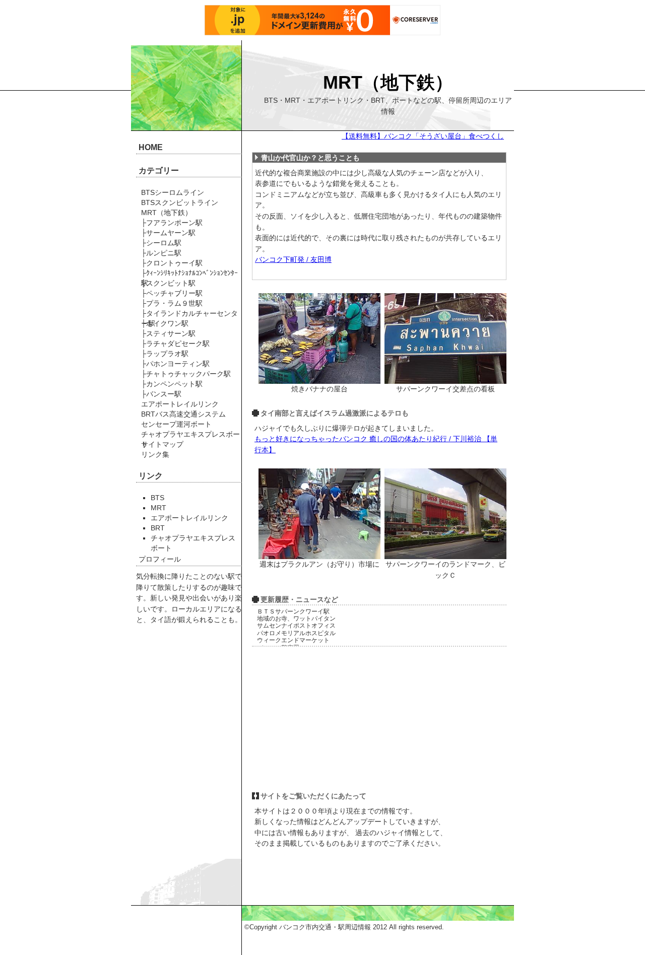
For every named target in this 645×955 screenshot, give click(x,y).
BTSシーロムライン (172, 192)
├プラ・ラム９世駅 (172, 303)
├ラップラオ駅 (164, 354)
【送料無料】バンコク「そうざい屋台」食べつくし (423, 136)
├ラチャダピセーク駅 (175, 343)
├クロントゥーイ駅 (172, 263)
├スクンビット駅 (168, 283)
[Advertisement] (330, 719)
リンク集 (155, 454)
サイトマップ (162, 444)
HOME (151, 147)
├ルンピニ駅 (161, 253)
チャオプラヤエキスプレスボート (190, 434)
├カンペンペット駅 (172, 384)
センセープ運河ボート (176, 424)
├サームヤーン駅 (168, 233)
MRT (158, 508)
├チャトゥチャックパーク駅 (186, 374)
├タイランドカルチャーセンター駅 (189, 313)
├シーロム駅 (161, 243)
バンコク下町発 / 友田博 (293, 259)
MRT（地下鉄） (388, 82)
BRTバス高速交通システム (183, 414)
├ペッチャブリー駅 (172, 293)
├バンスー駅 (161, 394)
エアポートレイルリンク (180, 404)
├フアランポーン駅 (172, 223)
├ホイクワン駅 (164, 323)
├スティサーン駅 (168, 333)
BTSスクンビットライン (179, 202)
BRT (158, 528)
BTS (157, 498)
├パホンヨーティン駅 (175, 364)
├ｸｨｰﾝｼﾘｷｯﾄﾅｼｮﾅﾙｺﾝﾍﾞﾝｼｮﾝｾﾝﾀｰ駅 (189, 273)
